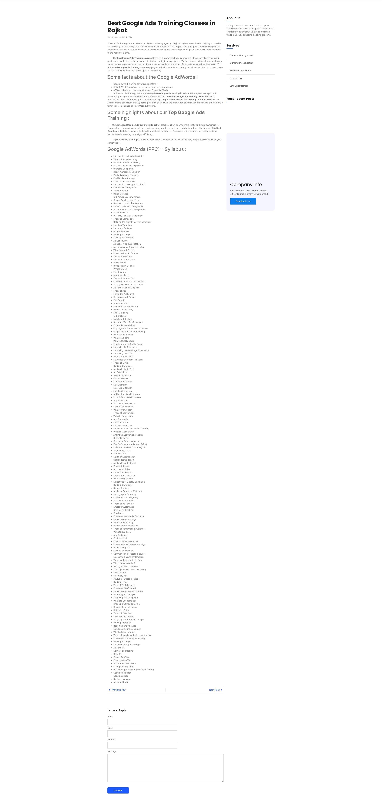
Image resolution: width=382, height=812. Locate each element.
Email (110, 728)
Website (111, 740)
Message (111, 751)
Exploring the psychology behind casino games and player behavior (248, 115)
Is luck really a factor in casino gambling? (249, 120)
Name (110, 716)
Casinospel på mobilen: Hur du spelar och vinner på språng (249, 109)
